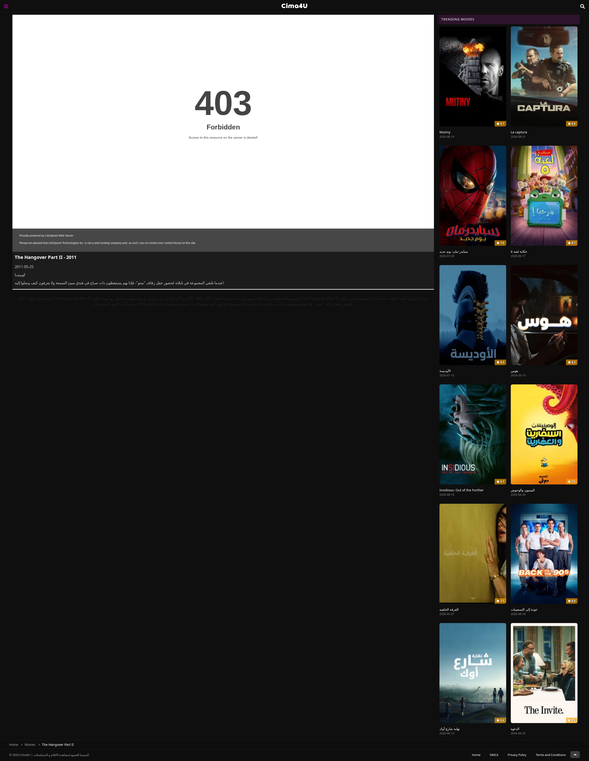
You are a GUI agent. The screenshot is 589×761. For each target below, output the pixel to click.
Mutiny (444, 132)
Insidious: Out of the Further (461, 490)
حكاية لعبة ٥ (519, 251)
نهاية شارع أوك (449, 729)
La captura (519, 132)
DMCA (494, 755)
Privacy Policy (517, 755)
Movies (30, 744)
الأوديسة (445, 371)
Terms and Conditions (551, 755)
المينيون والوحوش (523, 490)
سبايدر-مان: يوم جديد (453, 251)
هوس (514, 371)
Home (13, 744)
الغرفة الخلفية (449, 609)
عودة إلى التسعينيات (524, 609)
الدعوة (515, 729)
